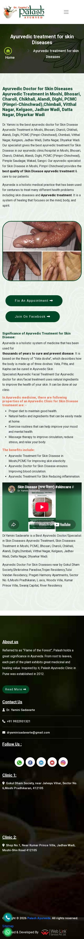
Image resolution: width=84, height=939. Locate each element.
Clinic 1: (9, 775)
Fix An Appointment (32, 301)
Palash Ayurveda (38, 918)
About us (10, 641)
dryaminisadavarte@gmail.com (28, 732)
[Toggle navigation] (66, 12)
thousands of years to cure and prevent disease (38, 353)
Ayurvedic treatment (56, 195)
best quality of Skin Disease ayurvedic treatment (38, 171)
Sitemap (8, 926)
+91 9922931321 (18, 721)
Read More (14, 689)
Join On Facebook (31, 316)
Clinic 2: (9, 837)
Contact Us (12, 702)
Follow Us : (12, 744)
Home (10, 57)
